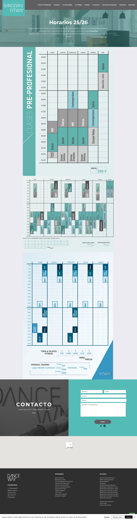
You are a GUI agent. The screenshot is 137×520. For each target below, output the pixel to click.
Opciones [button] (107, 517)
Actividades (59, 474)
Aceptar (128, 517)
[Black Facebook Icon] (101, 426)
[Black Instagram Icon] (104, 426)
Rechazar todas (117, 517)
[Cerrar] (135, 517)
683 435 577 (12, 495)
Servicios (103, 474)
